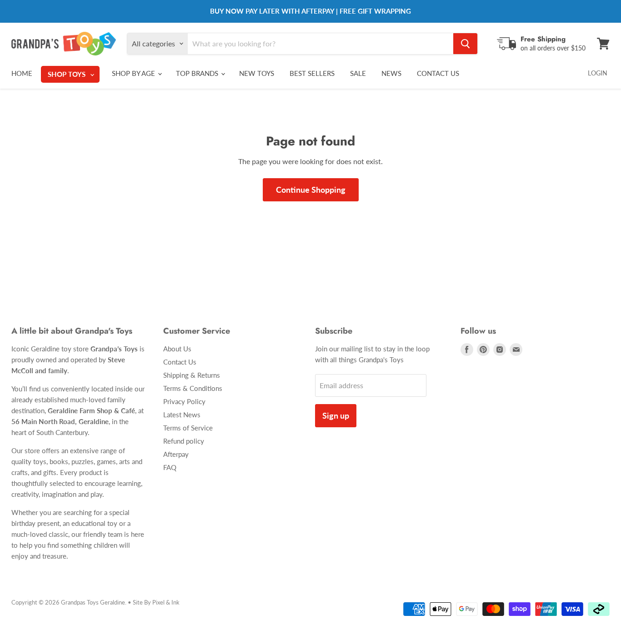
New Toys (256, 73)
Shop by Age (134, 73)
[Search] (465, 43)
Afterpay (176, 454)
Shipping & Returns (191, 375)
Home (21, 73)
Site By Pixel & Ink (156, 602)
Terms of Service (188, 428)
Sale (358, 73)
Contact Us (438, 73)
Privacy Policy (184, 401)
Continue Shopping (311, 190)
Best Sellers (312, 73)
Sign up (335, 415)
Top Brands (198, 73)
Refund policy (183, 441)
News (391, 73)
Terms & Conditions (192, 388)
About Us (177, 349)
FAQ (169, 467)
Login (597, 73)
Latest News (181, 414)
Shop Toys (67, 74)
